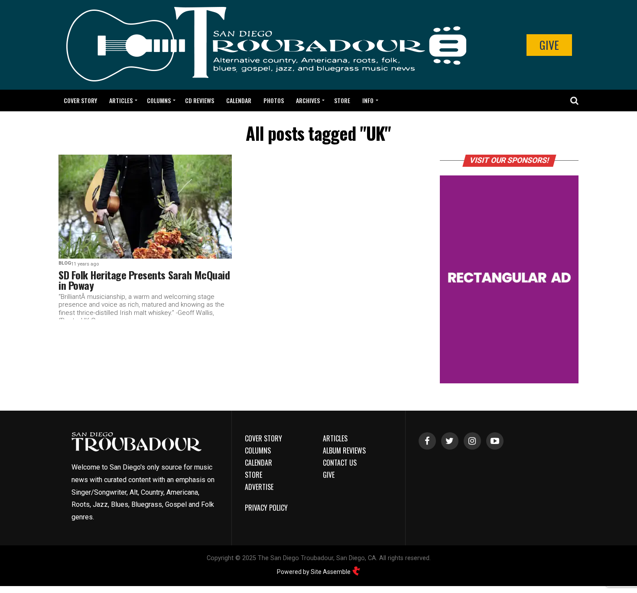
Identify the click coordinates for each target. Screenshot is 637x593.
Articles (121, 100)
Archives (308, 100)
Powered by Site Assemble (314, 571)
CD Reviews (199, 100)
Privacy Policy (266, 507)
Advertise (259, 487)
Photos (273, 100)
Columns (159, 100)
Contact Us (340, 462)
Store (342, 100)
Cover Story (80, 100)
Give (549, 44)
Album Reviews (344, 450)
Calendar (238, 100)
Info (368, 100)
